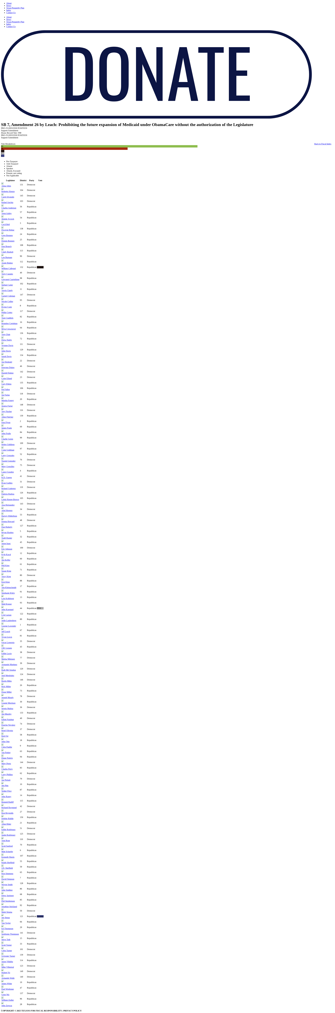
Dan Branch (6, 246)
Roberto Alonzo (8, 191)
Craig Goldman (7, 450)
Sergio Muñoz (7, 708)
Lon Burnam (6, 257)
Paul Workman (7, 989)
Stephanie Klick (8, 593)
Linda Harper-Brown (10, 499)
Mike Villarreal (7, 967)
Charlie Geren (7, 439)
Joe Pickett (5, 780)
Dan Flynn (5, 422)
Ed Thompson (7, 928)
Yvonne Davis (7, 345)
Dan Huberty (6, 527)
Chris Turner (6, 950)
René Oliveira (7, 730)
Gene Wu (5, 994)
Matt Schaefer (7, 851)
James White (6, 983)
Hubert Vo (5, 972)
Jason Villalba (7, 961)
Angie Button (7, 263)
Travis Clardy (7, 290)
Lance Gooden (7, 472)
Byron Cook (6, 307)
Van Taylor (6, 923)
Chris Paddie (6, 747)
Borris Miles (6, 681)
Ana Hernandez (8, 505)
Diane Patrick (7, 758)
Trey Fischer (6, 411)
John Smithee (7, 890)
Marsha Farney (7, 400)
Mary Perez (6, 763)
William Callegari (8, 268)
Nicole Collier (7, 301)
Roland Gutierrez (8, 488)
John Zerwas (6, 1005)
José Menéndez (7, 675)
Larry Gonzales (7, 455)
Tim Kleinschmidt (8, 587)
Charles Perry (7, 769)
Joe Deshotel (6, 362)
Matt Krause (6, 604)
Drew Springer (7, 895)
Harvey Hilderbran (9, 516)
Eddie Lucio (6, 653)
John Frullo (6, 433)
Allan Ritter (6, 824)
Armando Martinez (9, 664)
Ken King (5, 582)
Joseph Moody (7, 697)
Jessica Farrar (7, 406)
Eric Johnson (6, 549)
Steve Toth (5, 939)
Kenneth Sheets (7, 857)
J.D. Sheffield (7, 868)
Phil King (5, 565)
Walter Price (6, 791)
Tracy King (6, 576)
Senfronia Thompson (10, 934)
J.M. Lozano (6, 648)
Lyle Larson (6, 615)
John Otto (5, 741)
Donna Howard (7, 521)
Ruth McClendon (8, 670)
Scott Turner (6, 945)
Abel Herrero (6, 510)
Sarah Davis (6, 356)
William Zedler (7, 1000)
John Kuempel (7, 609)
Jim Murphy (6, 714)
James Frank (6, 428)
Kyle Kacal (6, 554)
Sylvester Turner (8, 956)
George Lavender (8, 626)
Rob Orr (4, 736)
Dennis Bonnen (7, 241)
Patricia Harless (7, 494)
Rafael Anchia (7, 202)
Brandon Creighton (9, 323)
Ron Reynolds (7, 813)
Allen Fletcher (7, 417)
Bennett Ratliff (7, 802)
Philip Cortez (6, 312)
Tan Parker (5, 752)
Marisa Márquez (8, 659)
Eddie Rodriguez (8, 829)
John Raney (6, 796)
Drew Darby (6, 340)
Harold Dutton (7, 373)
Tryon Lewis (6, 637)
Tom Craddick (7, 318)
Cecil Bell (5, 224)
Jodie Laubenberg (8, 620)
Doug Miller (6, 692)
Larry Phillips (7, 774)
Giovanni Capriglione (10, 279)
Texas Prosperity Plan (15, 8)
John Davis (6, 351)
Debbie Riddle (7, 818)
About (9, 3)
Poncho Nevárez (8, 725)
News (8, 5)
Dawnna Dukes (7, 367)
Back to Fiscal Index (322, 144)
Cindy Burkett (7, 252)
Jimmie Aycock (7, 219)
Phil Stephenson (8, 901)
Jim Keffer (5, 560)
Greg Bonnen (7, 235)
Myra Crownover (8, 329)
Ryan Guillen (6, 483)
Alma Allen (6, 186)
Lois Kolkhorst (7, 598)
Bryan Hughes (7, 532)
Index (8, 10)
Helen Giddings (8, 444)
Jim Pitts (4, 785)
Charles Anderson (8, 208)
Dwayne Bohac (7, 230)
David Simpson (7, 879)
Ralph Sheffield (7, 862)
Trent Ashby (6, 213)
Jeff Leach (5, 631)
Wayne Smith (7, 884)
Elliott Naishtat (7, 719)
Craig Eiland (6, 378)
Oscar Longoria (7, 642)
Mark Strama (6, 912)
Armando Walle (8, 978)
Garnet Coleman (8, 296)
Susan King (6, 571)
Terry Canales (7, 274)
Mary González (7, 466)
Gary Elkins (6, 384)
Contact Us (11, 13)
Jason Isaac (6, 543)
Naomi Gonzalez (8, 461)
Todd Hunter (6, 538)
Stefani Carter (7, 285)
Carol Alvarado (7, 197)
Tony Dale (5, 334)
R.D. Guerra (6, 477)
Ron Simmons (7, 873)
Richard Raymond (9, 807)
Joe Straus (5, 917)
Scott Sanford (7, 846)
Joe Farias (5, 395)
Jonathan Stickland (9, 906)
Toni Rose (5, 840)
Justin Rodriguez (8, 835)
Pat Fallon (5, 389)
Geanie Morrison (8, 703)
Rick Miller (6, 686)
